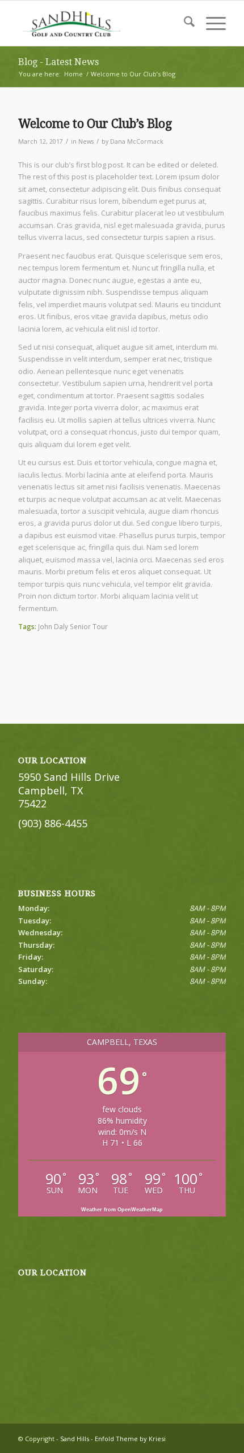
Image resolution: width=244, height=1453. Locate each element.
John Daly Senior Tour (73, 626)
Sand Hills (74, 1438)
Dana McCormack (136, 141)
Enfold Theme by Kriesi (130, 1438)
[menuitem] (184, 23)
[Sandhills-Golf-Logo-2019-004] (101, 23)
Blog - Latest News (58, 62)
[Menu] (210, 23)
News (86, 141)
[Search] (184, 23)
